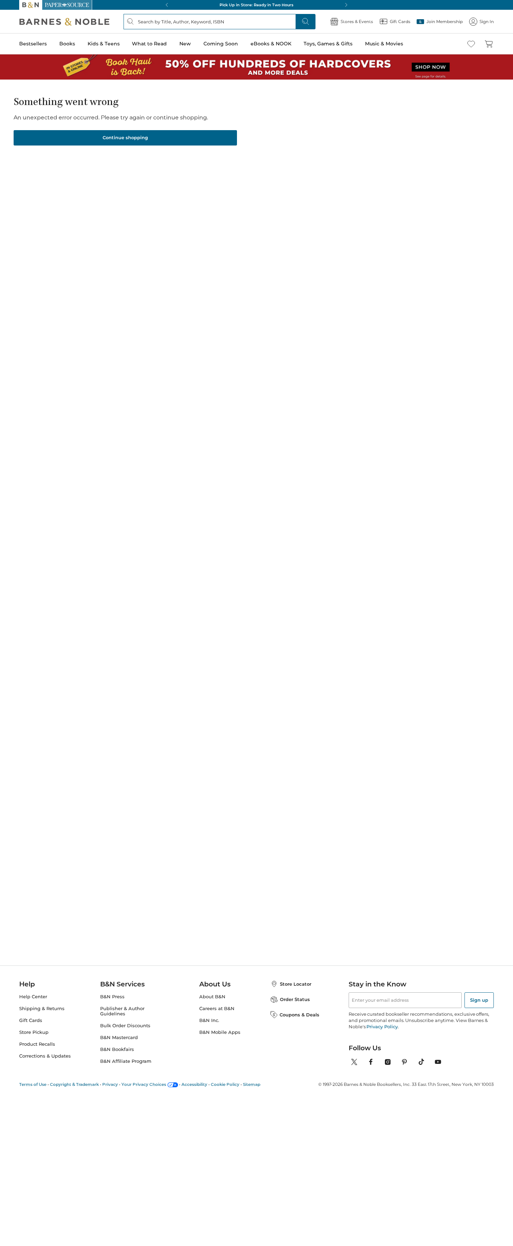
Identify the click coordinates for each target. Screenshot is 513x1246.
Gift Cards (30, 1020)
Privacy (110, 1084)
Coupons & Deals (299, 1014)
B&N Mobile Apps (219, 1032)
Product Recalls (37, 1044)
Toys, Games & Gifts (328, 43)
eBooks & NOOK (271, 43)
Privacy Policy (381, 1026)
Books (67, 43)
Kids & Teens (104, 43)
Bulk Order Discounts (125, 1025)
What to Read (149, 43)
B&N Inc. (209, 1020)
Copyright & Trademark (74, 1084)
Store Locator (295, 984)
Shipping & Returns (42, 1008)
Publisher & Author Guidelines (122, 1011)
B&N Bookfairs (117, 1049)
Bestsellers (33, 43)
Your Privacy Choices (143, 1084)
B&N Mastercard (119, 1037)
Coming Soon (220, 43)
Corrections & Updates (45, 1056)
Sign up (479, 1000)
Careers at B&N (217, 1008)
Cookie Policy (225, 1084)
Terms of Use (32, 1084)
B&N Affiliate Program (125, 1061)
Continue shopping (125, 137)
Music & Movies (384, 43)
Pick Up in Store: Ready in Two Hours (256, 4)
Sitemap (251, 1084)
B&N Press (112, 996)
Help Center (33, 996)
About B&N (212, 996)
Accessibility (194, 1084)
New (185, 43)
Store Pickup (34, 1032)
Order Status (295, 999)
